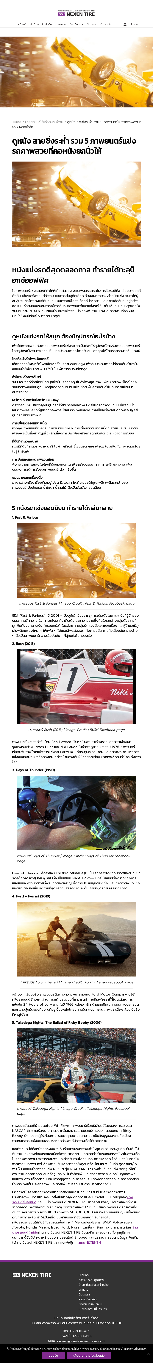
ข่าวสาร (59, 24)
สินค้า (33, 24)
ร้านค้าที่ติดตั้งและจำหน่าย (94, 1284)
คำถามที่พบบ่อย (88, 1299)
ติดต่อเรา (92, 24)
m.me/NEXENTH (88, 1242)
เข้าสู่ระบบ (125, 24)
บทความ (83, 1289)
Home (16, 122)
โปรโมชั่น (47, 24)
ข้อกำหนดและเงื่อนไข (91, 1304)
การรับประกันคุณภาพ (91, 1280)
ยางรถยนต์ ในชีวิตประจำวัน (44, 122)
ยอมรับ (53, 1355)
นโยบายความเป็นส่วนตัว (93, 1309)
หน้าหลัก (22, 24)
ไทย (133, 24)
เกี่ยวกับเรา (75, 24)
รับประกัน (105, 24)
